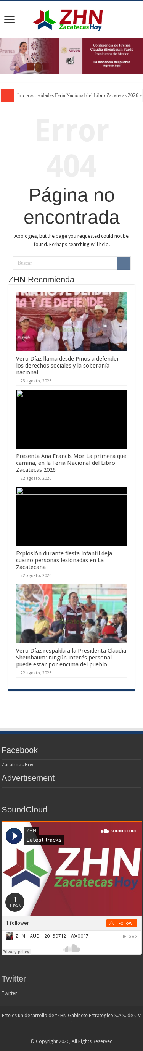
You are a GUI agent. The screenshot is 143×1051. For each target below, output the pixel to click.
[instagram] (93, 1032)
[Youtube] (79, 1032)
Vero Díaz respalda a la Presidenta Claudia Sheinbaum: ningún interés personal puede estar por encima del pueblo (71, 657)
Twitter (14, 978)
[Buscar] (123, 263)
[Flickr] (71, 1032)
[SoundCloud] (86, 1032)
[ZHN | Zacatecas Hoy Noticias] (72, 18)
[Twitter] (64, 1032)
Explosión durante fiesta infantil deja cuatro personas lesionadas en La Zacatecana (64, 560)
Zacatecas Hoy (17, 764)
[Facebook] (57, 1032)
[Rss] (50, 1032)
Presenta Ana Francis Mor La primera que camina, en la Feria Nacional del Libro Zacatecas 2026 (71, 463)
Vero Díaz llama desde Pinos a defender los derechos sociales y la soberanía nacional (67, 365)
